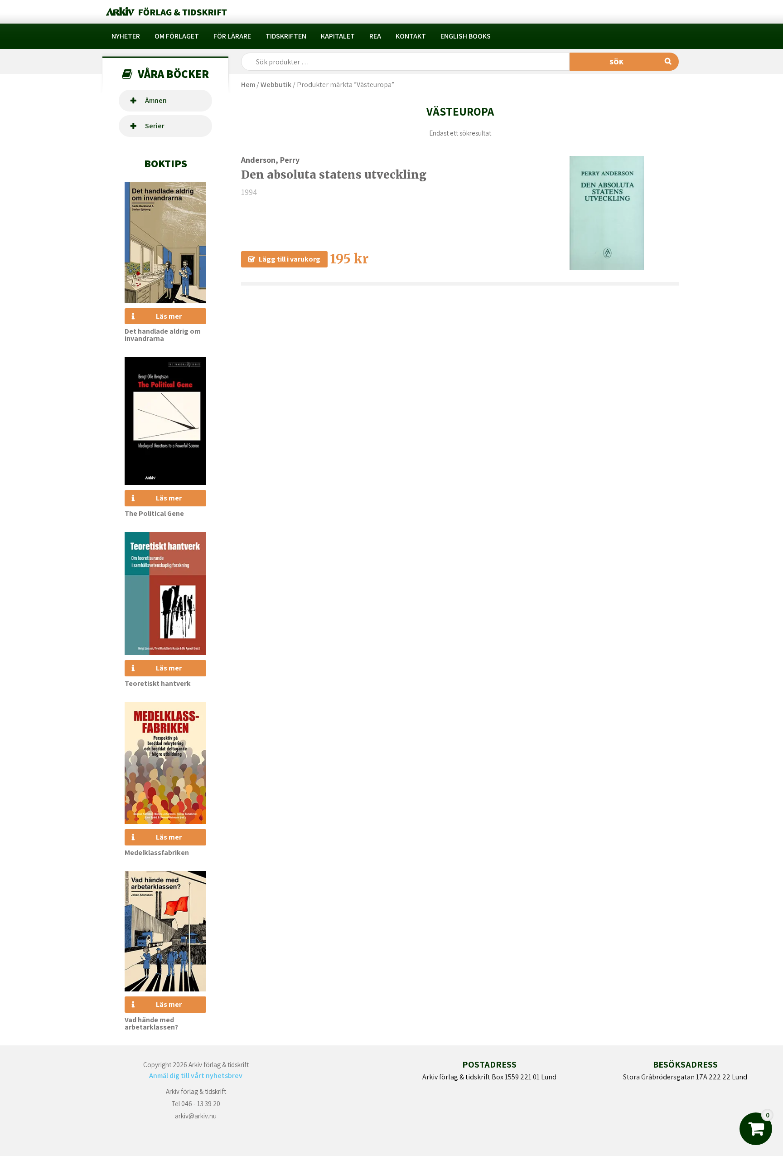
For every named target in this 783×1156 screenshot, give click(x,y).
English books (465, 36)
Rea (375, 36)
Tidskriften (286, 36)
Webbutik (276, 84)
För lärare (232, 36)
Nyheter (125, 36)
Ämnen (156, 100)
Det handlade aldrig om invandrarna (163, 334)
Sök (616, 62)
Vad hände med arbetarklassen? (151, 1023)
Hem (248, 84)
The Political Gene (154, 513)
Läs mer (169, 316)
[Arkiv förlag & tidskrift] (165, 12)
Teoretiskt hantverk (158, 683)
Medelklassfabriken (157, 852)
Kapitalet (338, 36)
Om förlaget (177, 36)
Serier (154, 126)
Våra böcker (173, 73)
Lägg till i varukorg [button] (289, 259)
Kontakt (411, 36)
